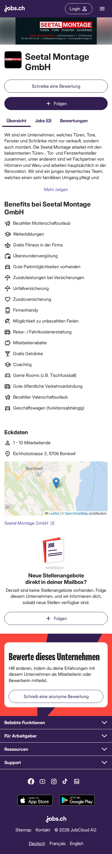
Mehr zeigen (56, 189)
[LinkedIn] (76, 781)
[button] (56, 722)
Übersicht (16, 120)
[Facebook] (31, 781)
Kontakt (43, 829)
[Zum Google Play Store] (77, 800)
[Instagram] (53, 781)
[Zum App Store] (35, 800)
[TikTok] (65, 781)
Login (75, 8)
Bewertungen (74, 120)
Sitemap (23, 829)
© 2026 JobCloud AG (75, 829)
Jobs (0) (43, 120)
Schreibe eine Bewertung (56, 86)
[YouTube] (42, 781)
